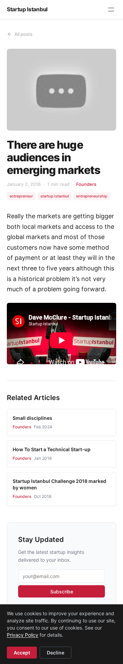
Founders (86, 184)
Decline (55, 652)
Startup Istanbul (27, 9)
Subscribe (61, 591)
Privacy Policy (22, 635)
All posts (23, 34)
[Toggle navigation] (111, 9)
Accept (22, 652)
